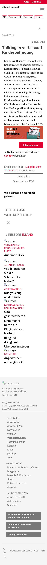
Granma (11, 487)
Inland (39, 42)
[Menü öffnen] (42, 8)
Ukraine (38, 17)
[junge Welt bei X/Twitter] (5, 557)
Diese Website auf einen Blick (15, 409)
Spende (36, 1)
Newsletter (13, 429)
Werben (11, 433)
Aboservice (13, 422)
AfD (4, 17)
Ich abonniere (31, 145)
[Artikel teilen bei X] (39, 28)
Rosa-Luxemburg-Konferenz (23, 467)
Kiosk (10, 449)
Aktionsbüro (14, 501)
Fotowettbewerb (16, 483)
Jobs (9, 457)
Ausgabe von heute (10, 402)
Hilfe (43, 551)
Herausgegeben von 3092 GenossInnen (19, 406)
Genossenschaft (16, 497)
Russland (28, 17)
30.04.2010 (8, 35)
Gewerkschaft (15, 17)
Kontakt (11, 445)
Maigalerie (13, 471)
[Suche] (38, 8)
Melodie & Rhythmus (19, 475)
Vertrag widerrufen (17, 534)
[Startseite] (10, 9)
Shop (10, 479)
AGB (36, 551)
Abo (26, 1)
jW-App (11, 453)
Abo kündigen (15, 425)
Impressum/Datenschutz (21, 551)
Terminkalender (16, 441)
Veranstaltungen (16, 437)
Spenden (12, 505)
